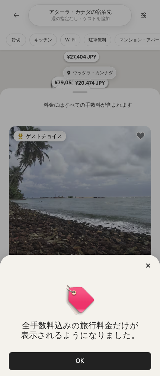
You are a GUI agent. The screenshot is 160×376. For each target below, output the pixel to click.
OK (80, 361)
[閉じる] (148, 266)
